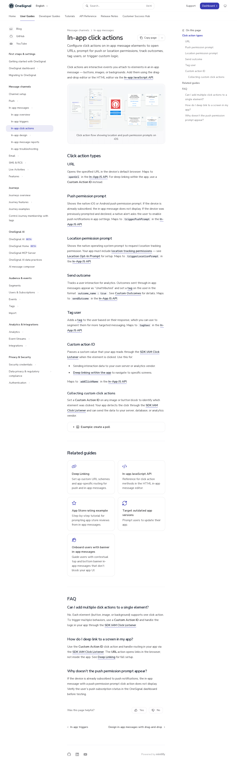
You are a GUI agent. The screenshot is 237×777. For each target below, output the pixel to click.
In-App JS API (98, 177)
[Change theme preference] (225, 6)
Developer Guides (49, 16)
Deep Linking (106, 657)
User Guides (27, 16)
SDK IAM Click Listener (120, 625)
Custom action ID (195, 71)
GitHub (20, 36)
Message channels (78, 30)
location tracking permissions (131, 251)
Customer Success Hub (136, 16)
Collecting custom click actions (206, 77)
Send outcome (193, 59)
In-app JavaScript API (138, 77)
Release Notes (109, 16)
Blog (19, 29)
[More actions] (162, 38)
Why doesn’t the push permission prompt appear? (205, 118)
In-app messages (104, 30)
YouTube (21, 43)
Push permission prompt (199, 47)
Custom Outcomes (128, 293)
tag (129, 288)
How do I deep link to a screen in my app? (207, 107)
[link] (91, 477)
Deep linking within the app (92, 373)
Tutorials (70, 16)
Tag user (190, 65)
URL (187, 41)
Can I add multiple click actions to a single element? (206, 97)
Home (12, 16)
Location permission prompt (201, 53)
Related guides (191, 83)
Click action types (192, 35)
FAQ (184, 89)
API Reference (87, 16)
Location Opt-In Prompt (83, 256)
